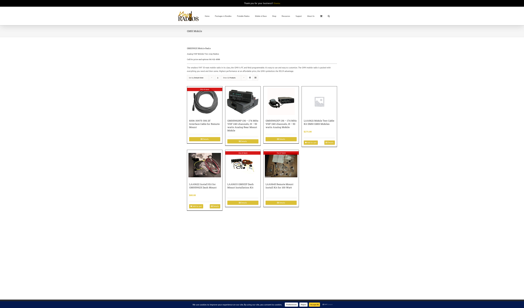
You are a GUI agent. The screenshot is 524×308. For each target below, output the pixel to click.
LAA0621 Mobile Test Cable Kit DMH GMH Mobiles (319, 122)
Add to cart (311, 142)
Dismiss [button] (277, 3)
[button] (329, 16)
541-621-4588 (214, 59)
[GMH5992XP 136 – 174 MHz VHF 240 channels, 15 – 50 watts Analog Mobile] (281, 101)
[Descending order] (217, 77)
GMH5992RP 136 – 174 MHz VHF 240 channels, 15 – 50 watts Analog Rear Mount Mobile (242, 125)
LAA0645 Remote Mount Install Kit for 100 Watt (279, 186)
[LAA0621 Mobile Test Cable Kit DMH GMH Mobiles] (319, 101)
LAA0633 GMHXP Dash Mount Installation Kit (240, 186)
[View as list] (255, 77)
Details (206, 139)
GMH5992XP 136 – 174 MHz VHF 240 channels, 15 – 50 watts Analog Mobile (281, 124)
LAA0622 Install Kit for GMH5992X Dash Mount (203, 186)
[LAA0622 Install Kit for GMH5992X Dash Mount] (204, 165)
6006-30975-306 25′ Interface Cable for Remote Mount (204, 124)
